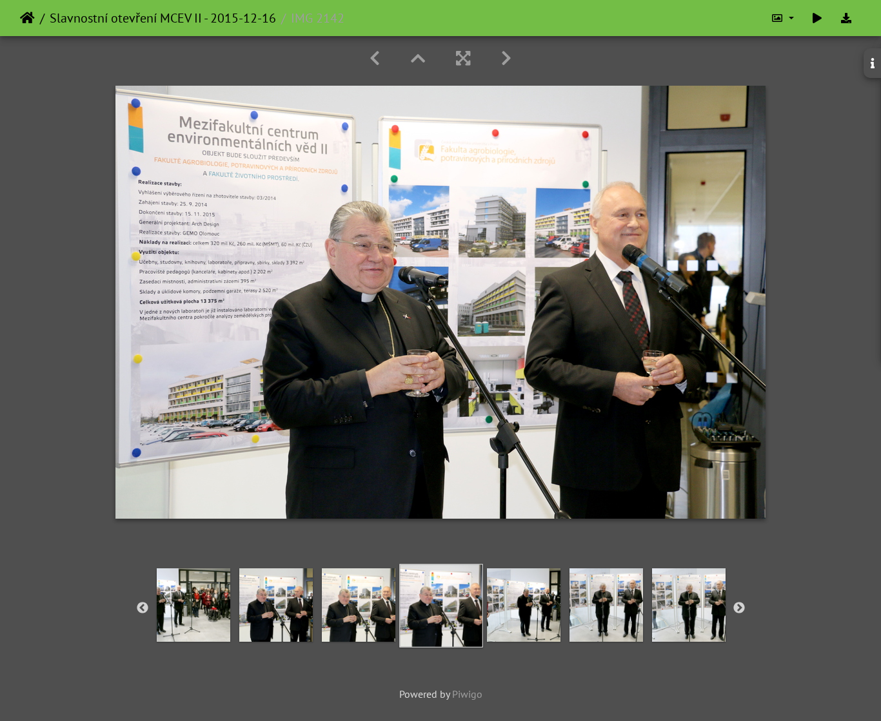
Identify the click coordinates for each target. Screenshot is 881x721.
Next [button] (739, 608)
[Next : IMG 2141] (506, 58)
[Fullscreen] (463, 58)
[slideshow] (817, 18)
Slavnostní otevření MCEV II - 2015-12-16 (163, 18)
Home (27, 18)
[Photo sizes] (782, 18)
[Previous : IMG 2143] (374, 58)
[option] (193, 605)
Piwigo (467, 693)
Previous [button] (142, 608)
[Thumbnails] (417, 58)
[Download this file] (846, 18)
